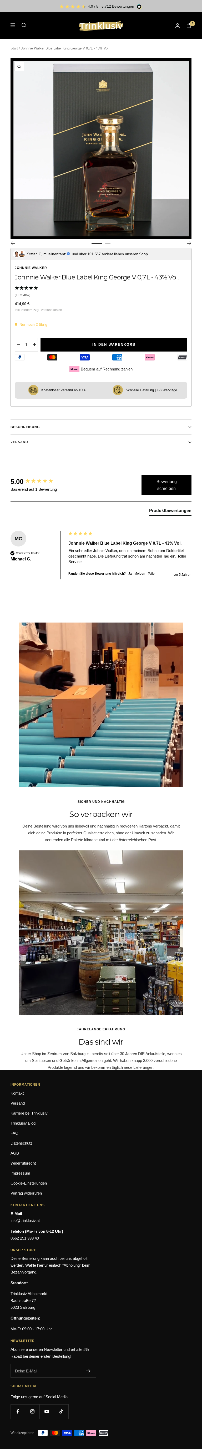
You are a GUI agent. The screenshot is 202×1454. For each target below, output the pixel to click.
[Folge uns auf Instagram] (32, 1411)
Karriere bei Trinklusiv (29, 1113)
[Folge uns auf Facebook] (18, 1411)
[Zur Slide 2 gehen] (107, 243)
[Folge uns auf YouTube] (46, 1411)
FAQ (14, 1133)
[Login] (177, 25)
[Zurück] (13, 243)
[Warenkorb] (188, 25)
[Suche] (24, 25)
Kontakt (17, 1093)
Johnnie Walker (31, 268)
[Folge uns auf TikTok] (61, 1411)
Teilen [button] (152, 573)
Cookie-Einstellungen (29, 1183)
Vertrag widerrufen (26, 1193)
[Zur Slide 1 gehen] (97, 243)
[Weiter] (189, 243)
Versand (19, 442)
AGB (15, 1153)
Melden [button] (139, 573)
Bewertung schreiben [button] (166, 485)
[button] (101, 292)
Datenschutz (21, 1143)
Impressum (20, 1173)
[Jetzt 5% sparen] (88, 1371)
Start (14, 48)
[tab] (170, 512)
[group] (38, 481)
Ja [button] (130, 573)
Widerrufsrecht (23, 1163)
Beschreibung (25, 427)
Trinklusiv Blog (23, 1123)
